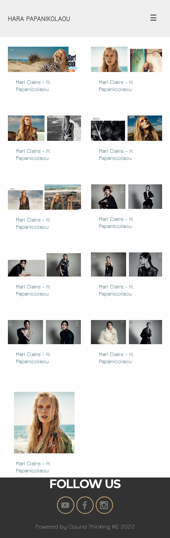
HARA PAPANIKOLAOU (39, 19)
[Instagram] (104, 505)
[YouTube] (65, 505)
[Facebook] (85, 505)
